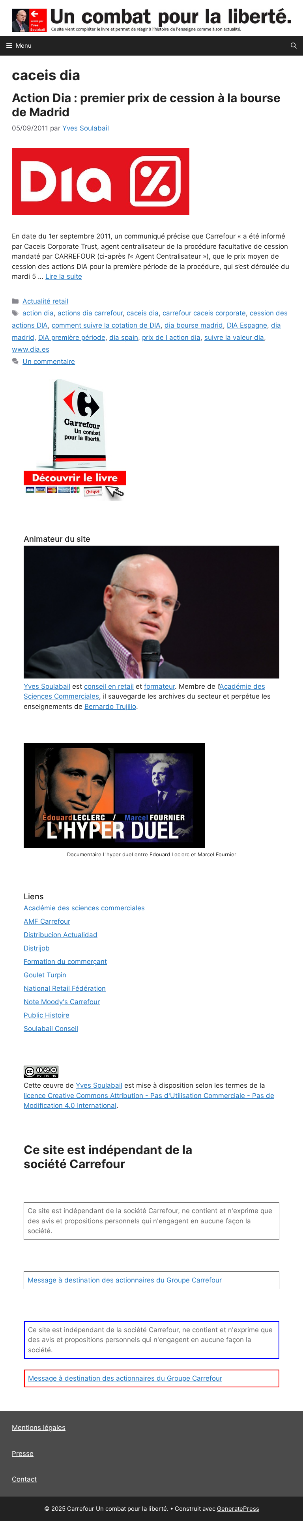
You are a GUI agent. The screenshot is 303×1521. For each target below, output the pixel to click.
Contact (24, 1479)
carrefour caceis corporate (204, 313)
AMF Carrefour (47, 921)
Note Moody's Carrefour (62, 1002)
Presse (23, 1454)
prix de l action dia (171, 337)
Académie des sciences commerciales (84, 908)
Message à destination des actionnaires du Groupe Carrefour (125, 1280)
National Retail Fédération (65, 988)
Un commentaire (48, 361)
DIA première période (71, 337)
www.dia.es (30, 349)
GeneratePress (238, 1508)
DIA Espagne (247, 325)
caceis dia (143, 313)
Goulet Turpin (45, 975)
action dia (38, 313)
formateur (159, 686)
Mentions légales (38, 1428)
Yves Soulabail (99, 1085)
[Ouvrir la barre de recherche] (293, 46)
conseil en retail (109, 686)
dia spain (123, 337)
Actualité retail (45, 301)
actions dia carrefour (90, 313)
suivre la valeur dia (234, 337)
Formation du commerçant (65, 962)
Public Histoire (46, 1015)
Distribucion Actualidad (60, 935)
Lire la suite (63, 276)
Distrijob (37, 948)
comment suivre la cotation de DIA (106, 325)
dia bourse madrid (194, 325)
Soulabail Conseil (51, 1029)
